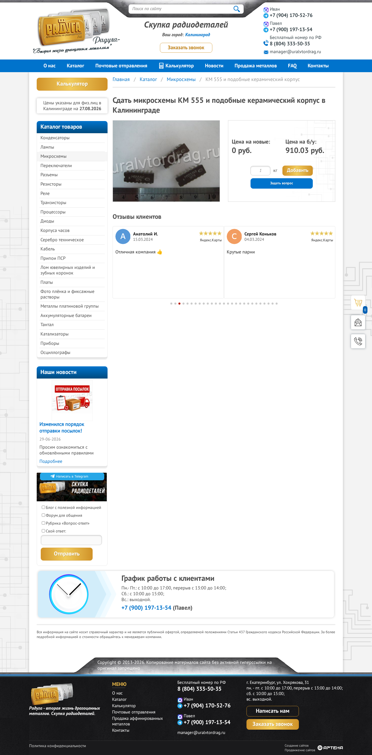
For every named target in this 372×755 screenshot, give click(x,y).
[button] (171, 304)
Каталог (75, 66)
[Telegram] (266, 15)
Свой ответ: (56, 531)
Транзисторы (53, 202)
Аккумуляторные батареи (66, 315)
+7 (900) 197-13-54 (291, 30)
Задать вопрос (281, 183)
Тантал (47, 324)
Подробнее (50, 461)
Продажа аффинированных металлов (137, 721)
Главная (121, 79)
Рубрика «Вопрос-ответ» (68, 523)
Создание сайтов (296, 746)
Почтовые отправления (121, 66)
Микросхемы (53, 156)
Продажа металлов (256, 66)
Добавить (297, 170)
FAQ (292, 66)
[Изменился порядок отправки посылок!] (72, 400)
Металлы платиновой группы (69, 306)
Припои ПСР (53, 258)
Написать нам (273, 711)
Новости (214, 66)
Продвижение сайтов (300, 750)
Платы (46, 282)
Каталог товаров (61, 126)
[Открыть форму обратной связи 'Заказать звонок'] (358, 341)
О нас (50, 66)
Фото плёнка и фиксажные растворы (67, 294)
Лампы (47, 147)
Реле (45, 193)
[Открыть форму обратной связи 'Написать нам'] (358, 322)
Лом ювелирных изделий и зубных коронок (67, 270)
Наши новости (58, 372)
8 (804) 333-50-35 (290, 44)
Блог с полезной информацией (73, 507)
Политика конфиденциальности (57, 746)
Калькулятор (179, 66)
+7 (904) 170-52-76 (291, 15)
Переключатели (56, 165)
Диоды (47, 221)
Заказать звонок (186, 48)
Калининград (197, 34)
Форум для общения (64, 515)
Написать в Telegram (72, 476)
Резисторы (50, 184)
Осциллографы (55, 352)
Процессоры (53, 212)
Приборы (49, 343)
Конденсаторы (55, 138)
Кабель (47, 249)
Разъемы (49, 174)
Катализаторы (54, 334)
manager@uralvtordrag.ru (295, 51)
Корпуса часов (55, 230)
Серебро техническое (62, 240)
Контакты (318, 66)
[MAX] (266, 9)
